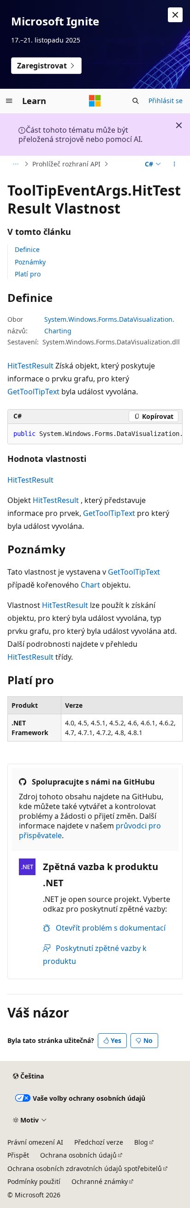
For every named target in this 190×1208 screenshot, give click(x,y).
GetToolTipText (33, 391)
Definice (27, 249)
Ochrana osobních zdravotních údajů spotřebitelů (84, 1168)
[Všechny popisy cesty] (15, 164)
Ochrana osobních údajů (78, 1155)
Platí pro (28, 274)
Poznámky (30, 262)
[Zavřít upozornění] (175, 14)
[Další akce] (174, 164)
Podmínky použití (33, 1181)
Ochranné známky (99, 1181)
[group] (95, 434)
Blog (141, 1142)
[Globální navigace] (9, 100)
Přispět (18, 1155)
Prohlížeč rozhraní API (66, 163)
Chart (90, 585)
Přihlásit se (165, 100)
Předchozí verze (98, 1142)
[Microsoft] (95, 101)
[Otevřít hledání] (135, 100)
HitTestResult (30, 366)
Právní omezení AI (35, 1142)
